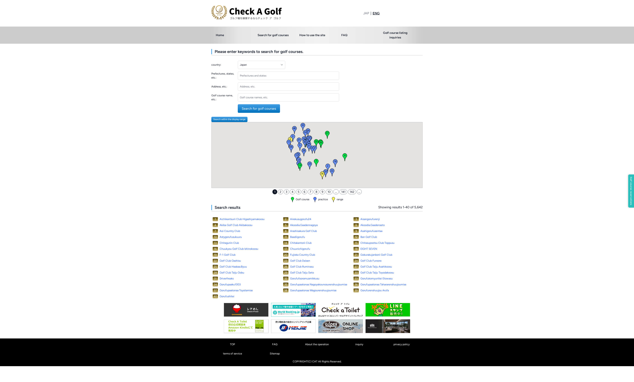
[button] (631, 191)
